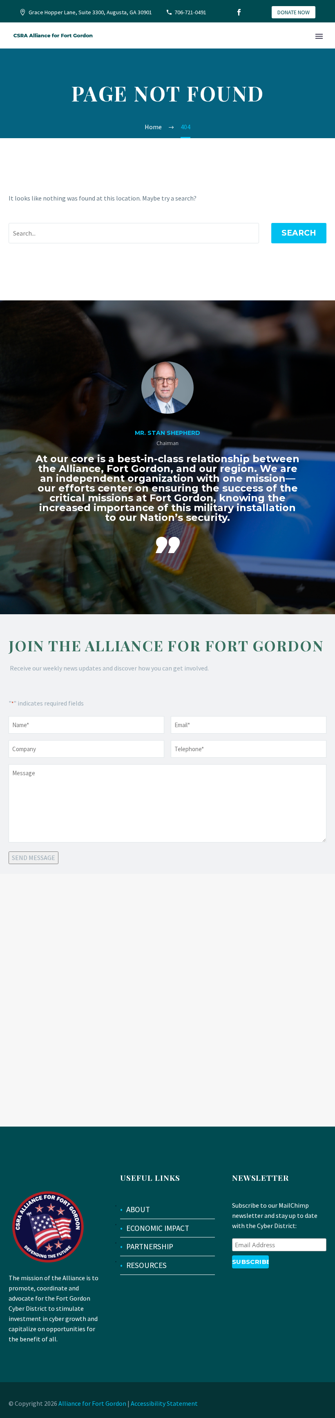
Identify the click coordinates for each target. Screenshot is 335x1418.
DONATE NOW (293, 12)
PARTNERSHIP (149, 1246)
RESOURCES (146, 1265)
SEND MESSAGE (33, 857)
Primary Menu (319, 36)
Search (298, 233)
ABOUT (138, 1209)
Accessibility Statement (164, 1403)
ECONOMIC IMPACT (157, 1228)
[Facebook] (239, 12)
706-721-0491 (190, 12)
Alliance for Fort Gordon (92, 1403)
